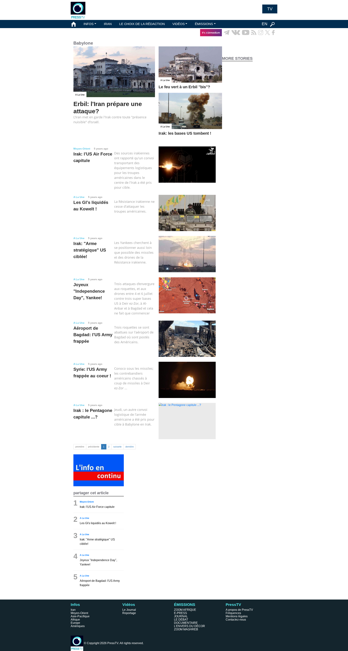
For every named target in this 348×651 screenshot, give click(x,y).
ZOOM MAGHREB (186, 629)
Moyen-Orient (79, 613)
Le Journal (129, 609)
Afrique (75, 619)
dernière (129, 446)
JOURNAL (181, 616)
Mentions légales (237, 616)
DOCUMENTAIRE (186, 622)
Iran (73, 609)
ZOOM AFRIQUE (185, 609)
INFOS (89, 24)
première (79, 446)
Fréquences (233, 613)
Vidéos (128, 604)
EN (264, 24)
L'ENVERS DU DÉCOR (189, 626)
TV (269, 9)
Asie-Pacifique (80, 616)
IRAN (108, 24)
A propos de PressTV (239, 609)
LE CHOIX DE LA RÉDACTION (142, 24)
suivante (117, 446)
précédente (93, 446)
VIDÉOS (178, 24)
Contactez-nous (236, 619)
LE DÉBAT (181, 619)
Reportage (129, 613)
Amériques (78, 626)
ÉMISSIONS (204, 24)
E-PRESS (180, 613)
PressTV (233, 604)
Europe (75, 622)
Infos (75, 604)
